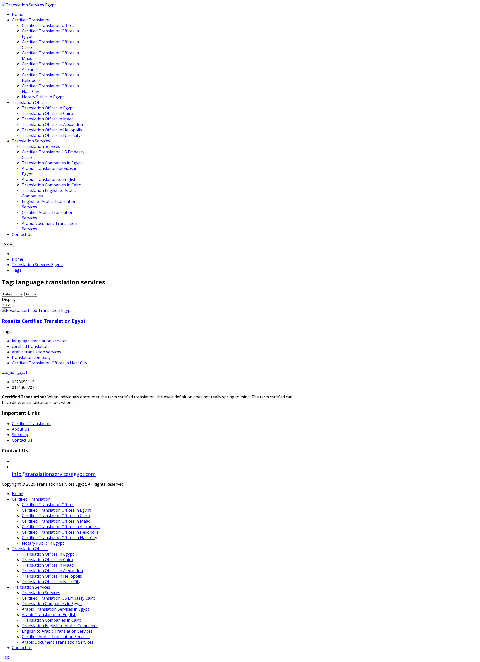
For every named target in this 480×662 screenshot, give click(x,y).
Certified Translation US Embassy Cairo (59, 598)
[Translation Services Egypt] (29, 5)
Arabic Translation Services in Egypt (55, 609)
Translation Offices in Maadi (48, 565)
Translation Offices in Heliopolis (52, 576)
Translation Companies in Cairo (52, 620)
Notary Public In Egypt (43, 543)
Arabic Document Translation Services (58, 642)
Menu (8, 244)
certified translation (30, 346)
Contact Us (22, 440)
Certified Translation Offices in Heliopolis (60, 532)
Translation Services (31, 587)
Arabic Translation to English (49, 614)
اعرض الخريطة (14, 372)
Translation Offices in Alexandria (52, 570)
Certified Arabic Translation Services (56, 636)
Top (6, 657)
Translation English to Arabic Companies (60, 625)
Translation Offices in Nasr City (51, 581)
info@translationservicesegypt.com (54, 474)
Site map (20, 434)
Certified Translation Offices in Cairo (56, 515)
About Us (21, 429)
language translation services (40, 341)
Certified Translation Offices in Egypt (56, 510)
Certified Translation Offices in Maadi (57, 521)
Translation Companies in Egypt (52, 603)
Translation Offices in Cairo (47, 559)
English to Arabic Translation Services (57, 631)
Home (17, 493)
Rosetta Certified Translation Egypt (44, 321)
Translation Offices (30, 548)
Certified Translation (31, 423)
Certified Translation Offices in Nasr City (49, 363)
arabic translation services (36, 352)
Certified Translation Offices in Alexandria (61, 526)
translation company (31, 357)
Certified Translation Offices (48, 504)
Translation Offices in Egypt (48, 554)
